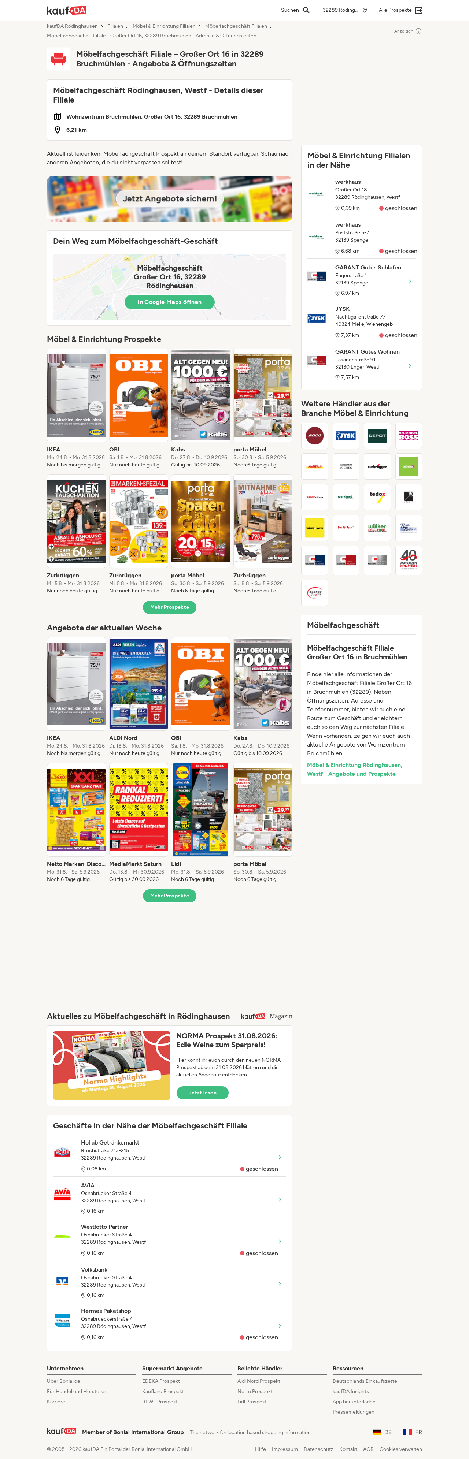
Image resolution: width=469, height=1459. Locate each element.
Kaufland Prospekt (163, 1391)
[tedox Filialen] (377, 497)
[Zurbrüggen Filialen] (377, 466)
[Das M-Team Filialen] (346, 528)
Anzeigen (403, 31)
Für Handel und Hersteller (76, 1391)
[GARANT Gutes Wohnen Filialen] (346, 560)
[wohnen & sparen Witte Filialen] (314, 528)
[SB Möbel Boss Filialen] (408, 436)
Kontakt (348, 1449)
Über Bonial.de (63, 1381)
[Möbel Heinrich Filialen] (314, 466)
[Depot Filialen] (377, 436)
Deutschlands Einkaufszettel (365, 1381)
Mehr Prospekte (169, 607)
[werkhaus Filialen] (346, 497)
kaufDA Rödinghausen (72, 26)
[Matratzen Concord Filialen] (408, 560)
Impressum (285, 1449)
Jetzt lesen (203, 1093)
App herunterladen (354, 1402)
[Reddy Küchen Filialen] (314, 497)
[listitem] (76, 409)
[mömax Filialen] (408, 466)
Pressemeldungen (353, 1412)
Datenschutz (318, 1449)
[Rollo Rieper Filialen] (408, 528)
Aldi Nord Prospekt (258, 1381)
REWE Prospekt (160, 1402)
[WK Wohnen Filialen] (408, 497)
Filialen (115, 26)
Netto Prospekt (255, 1391)
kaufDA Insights (351, 1391)
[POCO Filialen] (314, 436)
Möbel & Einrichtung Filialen (164, 26)
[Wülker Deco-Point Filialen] (377, 528)
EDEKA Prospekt (161, 1381)
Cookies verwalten (401, 1449)
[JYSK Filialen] (346, 436)
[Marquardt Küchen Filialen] (346, 466)
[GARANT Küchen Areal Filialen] (377, 560)
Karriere (56, 1402)
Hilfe (260, 1449)
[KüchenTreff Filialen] (314, 593)
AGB (368, 1449)
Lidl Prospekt (252, 1402)
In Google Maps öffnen (169, 301)
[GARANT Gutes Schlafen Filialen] (314, 560)
